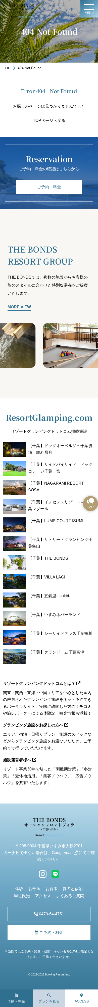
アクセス (43, 896)
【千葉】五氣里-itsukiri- (49, 596)
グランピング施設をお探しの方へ (33, 725)
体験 (19, 889)
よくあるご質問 (70, 896)
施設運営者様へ (17, 760)
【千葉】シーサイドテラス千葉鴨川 (60, 633)
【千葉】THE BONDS (48, 558)
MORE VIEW (19, 307)
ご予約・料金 (49, 187)
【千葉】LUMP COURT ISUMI (55, 521)
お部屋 (34, 889)
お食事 (51, 889)
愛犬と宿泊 (73, 889)
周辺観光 (22, 896)
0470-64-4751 (51, 914)
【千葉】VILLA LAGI (46, 577)
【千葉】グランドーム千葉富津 (56, 652)
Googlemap (63, 853)
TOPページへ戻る (49, 120)
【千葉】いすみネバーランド (54, 615)
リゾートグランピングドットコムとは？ (39, 683)
